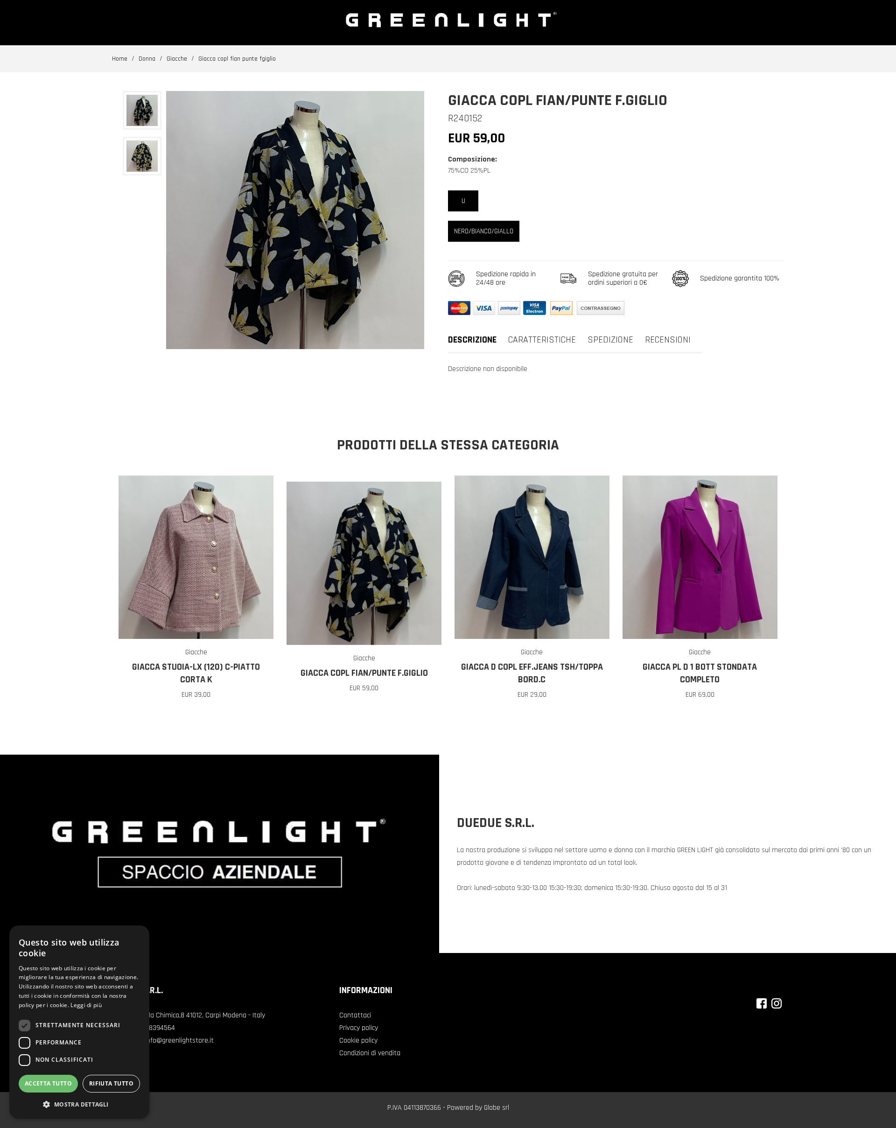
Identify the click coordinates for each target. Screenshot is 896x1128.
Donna (147, 59)
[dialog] (79, 1022)
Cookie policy (358, 1040)
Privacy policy (358, 1028)
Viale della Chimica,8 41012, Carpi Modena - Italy (194, 1015)
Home (119, 59)
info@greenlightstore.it (179, 1040)
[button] (79, 1104)
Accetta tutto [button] (48, 1083)
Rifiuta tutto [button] (111, 1083)
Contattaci (355, 1015)
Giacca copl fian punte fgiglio (237, 59)
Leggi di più (86, 1005)
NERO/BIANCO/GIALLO (483, 231)
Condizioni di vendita (369, 1053)
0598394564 (156, 1028)
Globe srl (496, 1108)
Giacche (177, 59)
